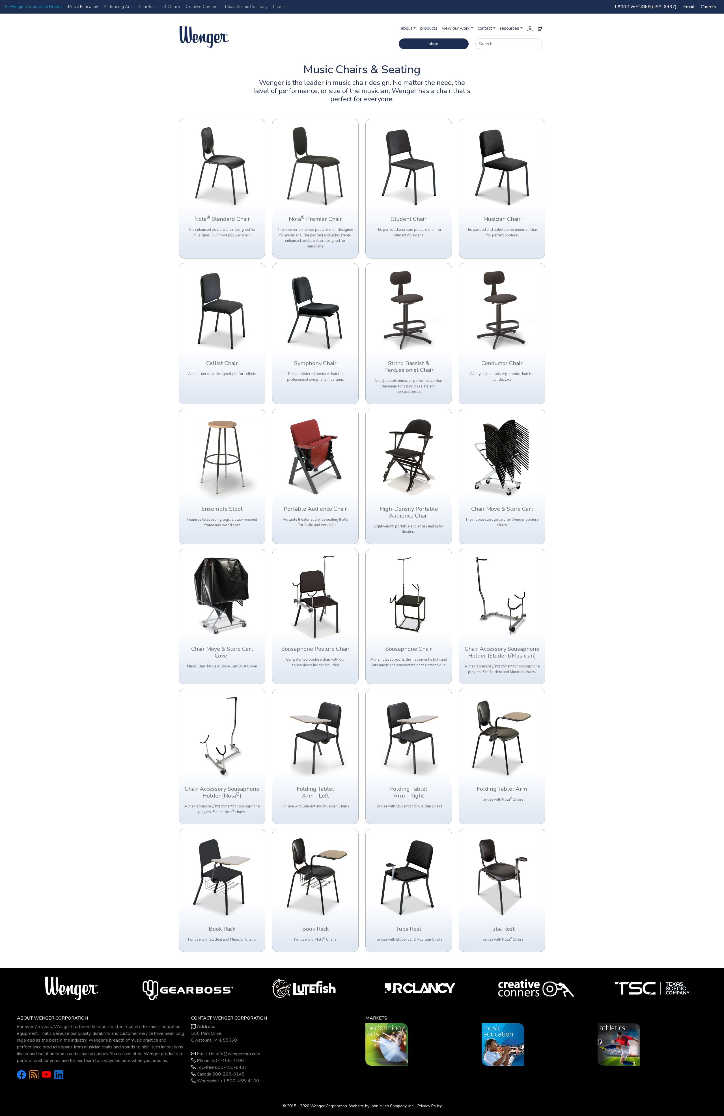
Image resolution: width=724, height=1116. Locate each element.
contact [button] (485, 28)
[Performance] (386, 1044)
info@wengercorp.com (238, 1054)
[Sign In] (530, 28)
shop (433, 44)
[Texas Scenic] (652, 988)
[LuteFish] (304, 988)
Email (688, 7)
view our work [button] (456, 28)
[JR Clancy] (420, 988)
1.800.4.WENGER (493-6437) (645, 7)
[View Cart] (540, 28)
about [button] (406, 28)
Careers (708, 7)
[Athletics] (619, 1044)
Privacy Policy (429, 1106)
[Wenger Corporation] (222, 34)
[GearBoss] (188, 988)
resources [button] (509, 28)
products (429, 28)
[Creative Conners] (536, 988)
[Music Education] (503, 1044)
